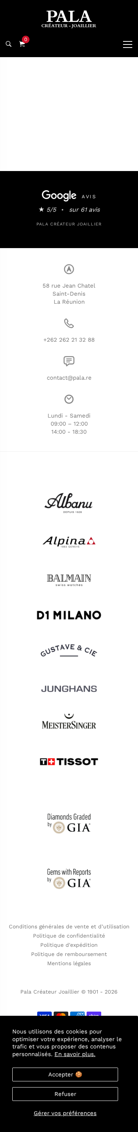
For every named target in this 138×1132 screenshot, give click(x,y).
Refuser (65, 1094)
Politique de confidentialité (69, 936)
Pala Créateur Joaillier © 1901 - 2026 (69, 992)
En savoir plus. (74, 1054)
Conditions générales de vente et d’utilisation (69, 926)
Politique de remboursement (69, 954)
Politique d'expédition (69, 945)
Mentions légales (69, 963)
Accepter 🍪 (65, 1074)
